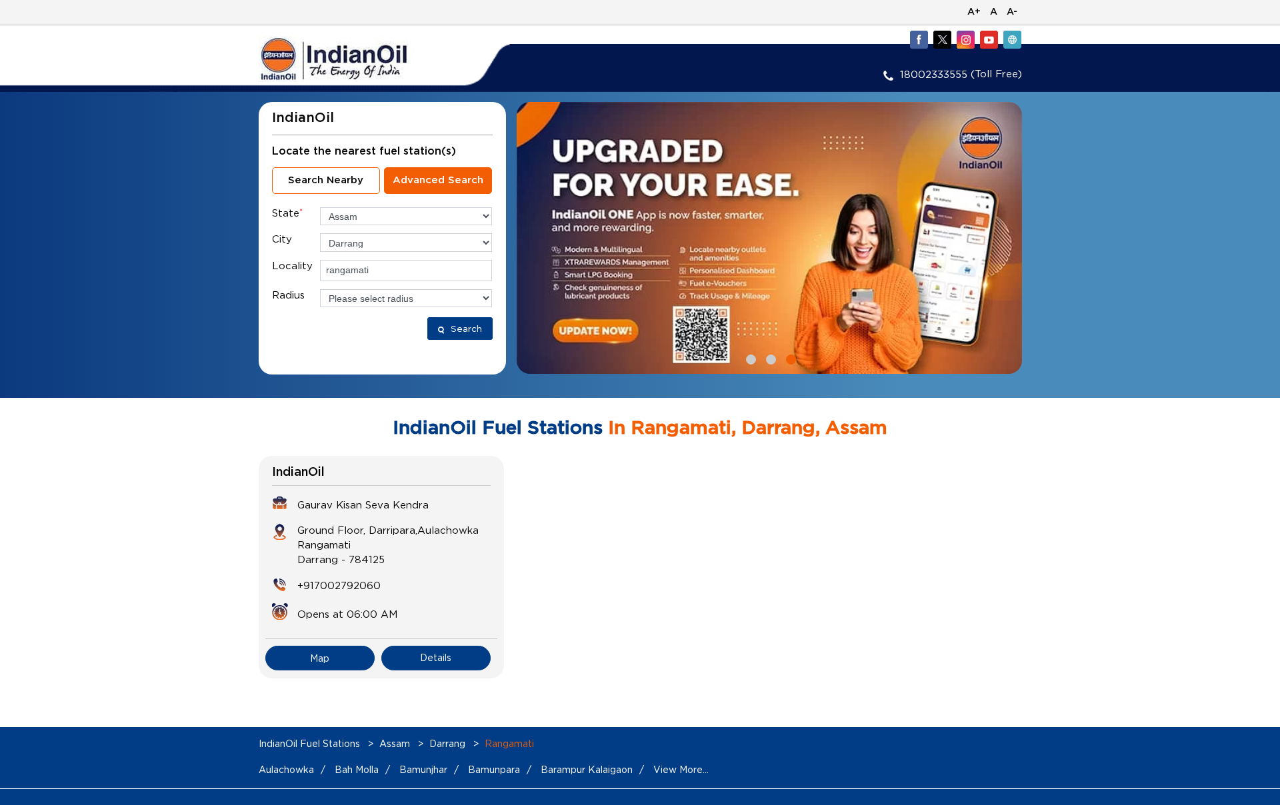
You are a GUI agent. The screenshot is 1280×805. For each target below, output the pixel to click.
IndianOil (298, 472)
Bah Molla (357, 769)
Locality (292, 265)
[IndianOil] (354, 59)
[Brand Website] (1012, 39)
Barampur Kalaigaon (587, 769)
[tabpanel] (769, 238)
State (287, 212)
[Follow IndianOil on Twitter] (942, 39)
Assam (394, 743)
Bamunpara (494, 769)
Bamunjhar (423, 769)
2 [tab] (769, 358)
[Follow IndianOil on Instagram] (965, 39)
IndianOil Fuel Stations (311, 743)
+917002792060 (339, 585)
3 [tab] (789, 358)
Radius (288, 294)
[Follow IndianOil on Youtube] (989, 39)
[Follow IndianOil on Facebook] (919, 39)
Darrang (447, 743)
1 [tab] (749, 358)
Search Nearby (325, 180)
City (282, 238)
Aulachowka (286, 769)
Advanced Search (438, 180)
